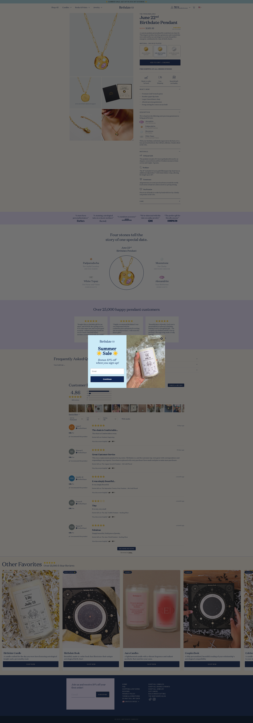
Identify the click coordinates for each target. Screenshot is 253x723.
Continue (107, 379)
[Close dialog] (161, 338)
